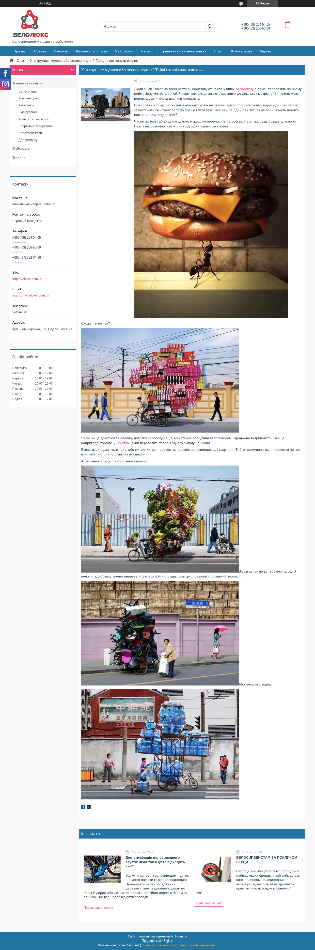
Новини (40, 51)
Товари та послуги (27, 83)
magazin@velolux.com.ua (30, 295)
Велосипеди (27, 91)
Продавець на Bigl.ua (157, 941)
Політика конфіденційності (199, 945)
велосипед (244, 89)
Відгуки (265, 51)
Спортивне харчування (35, 126)
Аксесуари (26, 105)
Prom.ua (181, 936)
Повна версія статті (98, 907)
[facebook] (83, 808)
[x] (89, 808)
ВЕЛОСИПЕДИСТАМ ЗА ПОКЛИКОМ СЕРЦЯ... (266, 860)
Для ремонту (28, 140)
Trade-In (147, 51)
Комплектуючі (28, 98)
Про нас (20, 51)
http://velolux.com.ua (27, 279)
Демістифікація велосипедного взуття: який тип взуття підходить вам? (155, 862)
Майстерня (124, 51)
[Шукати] (209, 26)
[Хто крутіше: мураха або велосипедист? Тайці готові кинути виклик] (105, 104)
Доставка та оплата (91, 51)
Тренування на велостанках (183, 51)
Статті (218, 51)
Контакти (61, 51)
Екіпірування (27, 112)
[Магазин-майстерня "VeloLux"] (30, 23)
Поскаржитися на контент (160, 945)
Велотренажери (30, 133)
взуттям (123, 443)
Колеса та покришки (33, 119)
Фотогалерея (241, 51)
